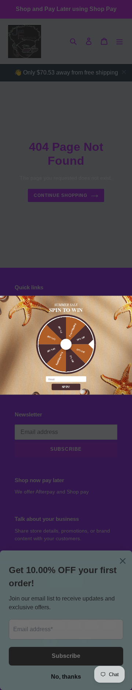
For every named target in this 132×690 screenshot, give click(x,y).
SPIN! (66, 387)
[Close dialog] (128, 299)
